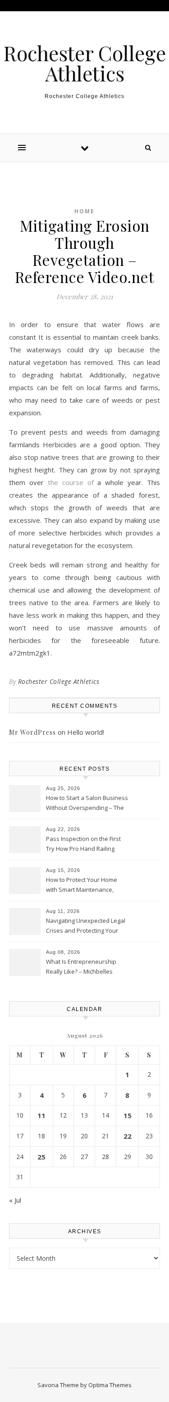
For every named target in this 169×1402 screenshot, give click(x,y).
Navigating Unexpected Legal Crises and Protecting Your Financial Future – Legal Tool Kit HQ (85, 926)
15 (127, 1115)
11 (41, 1115)
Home (84, 211)
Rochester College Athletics (84, 63)
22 (127, 1136)
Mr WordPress (32, 732)
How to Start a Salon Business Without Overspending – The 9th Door (87, 803)
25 (41, 1156)
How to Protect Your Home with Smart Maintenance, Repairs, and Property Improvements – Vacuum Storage (81, 885)
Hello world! (85, 732)
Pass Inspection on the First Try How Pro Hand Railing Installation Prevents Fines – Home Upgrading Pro (84, 844)
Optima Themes (110, 1385)
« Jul (15, 1199)
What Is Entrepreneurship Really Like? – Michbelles (81, 966)
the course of (71, 482)
